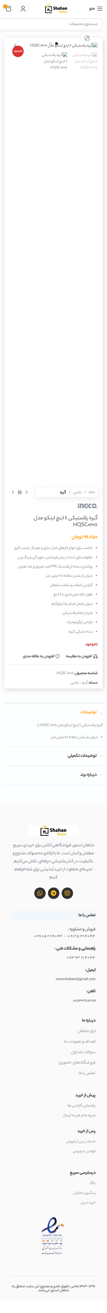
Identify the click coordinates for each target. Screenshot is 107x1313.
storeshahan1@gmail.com (76, 979)
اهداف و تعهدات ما (80, 1042)
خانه (91, 492)
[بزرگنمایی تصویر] (86, 38)
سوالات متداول (83, 1052)
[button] (92, 46)
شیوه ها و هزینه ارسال (79, 1116)
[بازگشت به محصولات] (19, 492)
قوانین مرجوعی (84, 1151)
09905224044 (48, 936)
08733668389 (84, 1001)
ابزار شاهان (87, 1031)
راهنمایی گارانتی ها (82, 1106)
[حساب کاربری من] (23, 8)
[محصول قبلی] (26, 492)
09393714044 (81, 958)
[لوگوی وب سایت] (56, 8)
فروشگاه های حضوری (77, 1063)
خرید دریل (88, 1203)
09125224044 (82, 936)
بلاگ (92, 1183)
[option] (56, 43)
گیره (63, 492)
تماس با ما (87, 1073)
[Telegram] (53, 893)
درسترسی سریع (83, 1173)
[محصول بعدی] (12, 492)
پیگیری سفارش (84, 1193)
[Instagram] (67, 893)
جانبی (77, 492)
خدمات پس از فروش (81, 1142)
